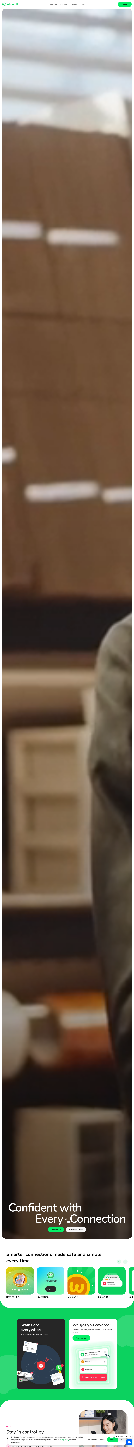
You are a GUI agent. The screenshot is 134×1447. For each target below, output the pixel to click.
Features (53, 4)
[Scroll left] (119, 1261)
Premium (63, 4)
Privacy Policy (64, 1440)
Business (73, 4)
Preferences (92, 1440)
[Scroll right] (125, 1261)
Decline (102, 1440)
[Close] (122, 1440)
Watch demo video (76, 1230)
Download (125, 4)
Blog (83, 4)
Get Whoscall (56, 1230)
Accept (112, 1440)
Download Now (81, 1338)
